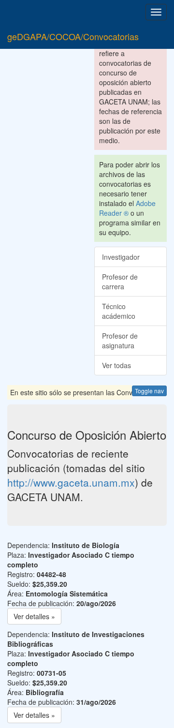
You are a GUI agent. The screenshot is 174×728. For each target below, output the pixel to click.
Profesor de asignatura (120, 340)
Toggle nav (149, 390)
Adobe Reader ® (127, 208)
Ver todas (116, 365)
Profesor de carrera (120, 281)
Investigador (121, 257)
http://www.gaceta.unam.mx (71, 482)
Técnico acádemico (118, 311)
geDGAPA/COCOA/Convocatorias (73, 36)
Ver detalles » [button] (34, 616)
